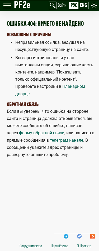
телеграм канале (66, 140)
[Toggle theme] (94, 5)
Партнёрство (59, 246)
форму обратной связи (41, 132)
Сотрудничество (31, 246)
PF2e (22, 5)
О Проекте (84, 246)
